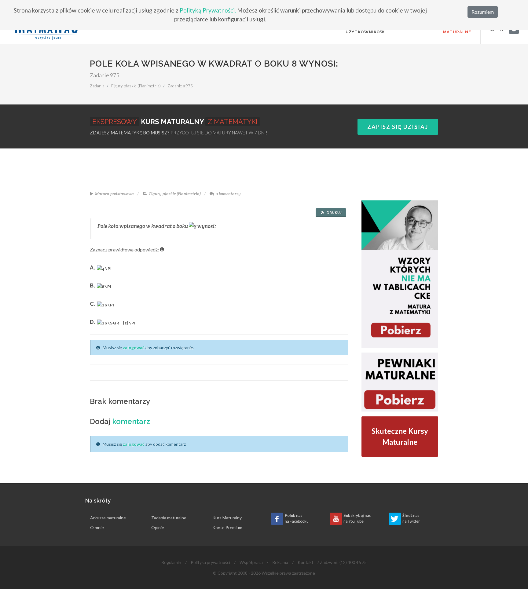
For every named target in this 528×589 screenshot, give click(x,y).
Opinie (157, 527)
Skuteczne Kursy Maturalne (400, 436)
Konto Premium (227, 527)
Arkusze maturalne (108, 517)
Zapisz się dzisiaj (397, 126)
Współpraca (251, 562)
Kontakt (306, 562)
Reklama (280, 562)
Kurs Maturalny (227, 517)
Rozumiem (482, 12)
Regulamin (171, 562)
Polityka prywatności (210, 562)
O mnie (97, 527)
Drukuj (334, 212)
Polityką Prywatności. (208, 10)
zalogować (134, 347)
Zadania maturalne (168, 517)
